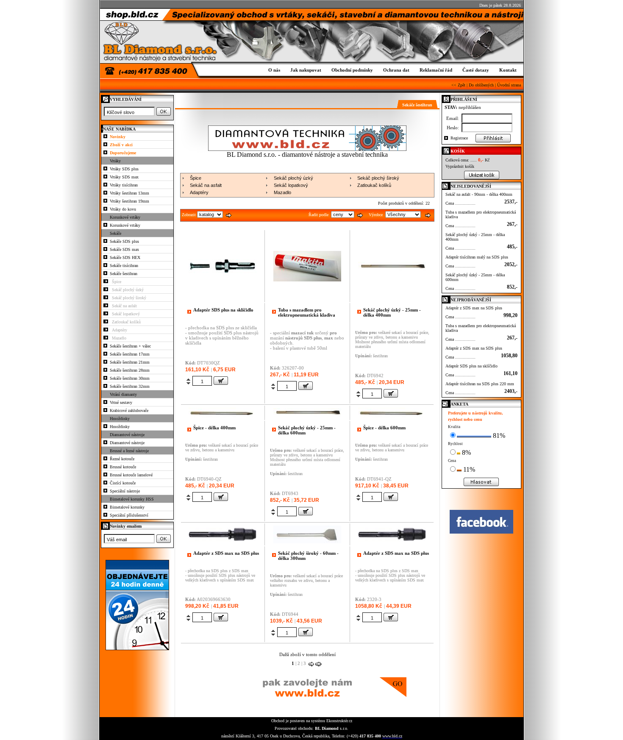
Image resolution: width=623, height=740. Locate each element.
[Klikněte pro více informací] (222, 298)
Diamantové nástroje (127, 442)
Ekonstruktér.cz (339, 720)
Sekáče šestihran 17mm (130, 354)
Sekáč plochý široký (129, 297)
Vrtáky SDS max (124, 177)
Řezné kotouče (122, 458)
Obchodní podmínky (352, 69)
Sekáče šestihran (123, 273)
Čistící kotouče (123, 483)
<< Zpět (458, 85)
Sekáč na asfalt (124, 305)
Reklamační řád (436, 69)
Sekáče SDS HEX (125, 257)
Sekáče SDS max (124, 249)
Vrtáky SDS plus (124, 169)
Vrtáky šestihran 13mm (129, 193)
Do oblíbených (481, 85)
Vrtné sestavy (121, 402)
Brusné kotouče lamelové (131, 475)
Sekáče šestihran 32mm (130, 386)
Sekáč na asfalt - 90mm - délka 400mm (478, 194)
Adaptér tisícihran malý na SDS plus (476, 257)
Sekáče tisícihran (124, 265)
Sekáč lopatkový (126, 314)
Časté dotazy (475, 69)
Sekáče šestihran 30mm (130, 378)
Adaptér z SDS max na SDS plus (226, 553)
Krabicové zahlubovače (129, 410)
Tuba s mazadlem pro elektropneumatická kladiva (306, 312)
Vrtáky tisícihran (124, 185)
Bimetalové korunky (127, 507)
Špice (116, 281)
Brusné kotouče (123, 467)
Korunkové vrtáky (125, 225)
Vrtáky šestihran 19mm (129, 201)
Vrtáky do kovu (123, 209)
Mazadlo (119, 338)
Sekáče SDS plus (124, 241)
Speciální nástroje (125, 491)
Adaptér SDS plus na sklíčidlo (223, 309)
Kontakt (508, 69)
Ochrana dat (396, 69)
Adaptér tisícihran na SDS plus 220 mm (479, 383)
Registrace (459, 138)
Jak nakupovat (305, 69)
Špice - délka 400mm (214, 427)
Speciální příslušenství (129, 515)
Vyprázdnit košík (459, 166)
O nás (274, 69)
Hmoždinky (120, 426)
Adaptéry (119, 330)
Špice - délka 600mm (384, 427)
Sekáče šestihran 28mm (130, 370)
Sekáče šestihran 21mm (130, 362)
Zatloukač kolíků (126, 322)
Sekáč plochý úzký (128, 289)
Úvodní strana (509, 85)
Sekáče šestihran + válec (130, 346)
